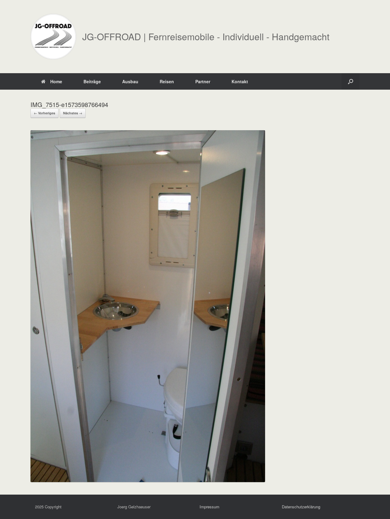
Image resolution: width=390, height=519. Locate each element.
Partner (202, 81)
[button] (351, 81)
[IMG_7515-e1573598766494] (147, 480)
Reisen (167, 81)
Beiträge (92, 81)
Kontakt (240, 81)
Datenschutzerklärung (301, 507)
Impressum (209, 507)
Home (56, 81)
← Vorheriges (44, 113)
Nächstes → (72, 113)
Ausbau (130, 81)
